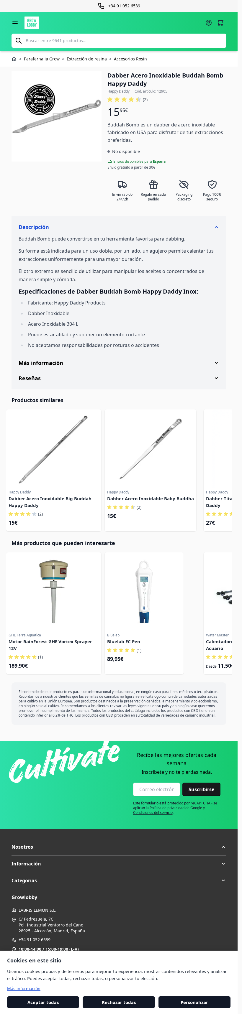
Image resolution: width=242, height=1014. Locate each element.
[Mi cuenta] (208, 22)
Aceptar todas (43, 1002)
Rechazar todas (119, 1002)
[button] (127, 99)
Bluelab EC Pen (123, 641)
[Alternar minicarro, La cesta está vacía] (220, 22)
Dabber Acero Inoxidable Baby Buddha (150, 498)
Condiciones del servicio (153, 812)
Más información (23, 988)
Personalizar (194, 1002)
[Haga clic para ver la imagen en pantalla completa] (57, 116)
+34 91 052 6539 (34, 939)
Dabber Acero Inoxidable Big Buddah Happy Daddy (50, 502)
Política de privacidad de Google (176, 807)
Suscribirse (201, 789)
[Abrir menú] (15, 21)
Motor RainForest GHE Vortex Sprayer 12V (50, 644)
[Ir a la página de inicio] (113, 23)
